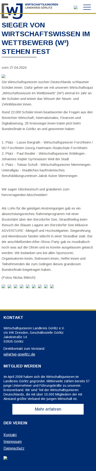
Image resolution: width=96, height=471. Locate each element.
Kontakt (10, 435)
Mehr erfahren (48, 409)
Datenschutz (13, 448)
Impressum (12, 442)
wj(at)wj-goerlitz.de (19, 354)
